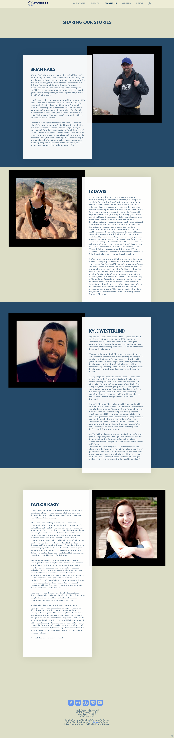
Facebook (93, 722)
